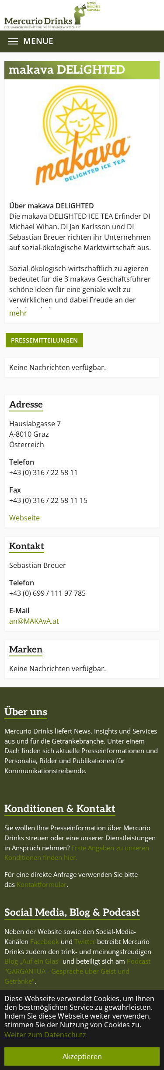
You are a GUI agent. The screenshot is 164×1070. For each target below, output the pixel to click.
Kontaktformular (41, 884)
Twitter (84, 941)
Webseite (24, 518)
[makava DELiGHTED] (82, 137)
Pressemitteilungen (44, 340)
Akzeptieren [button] (82, 1056)
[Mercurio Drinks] (77, 15)
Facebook (44, 941)
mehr (18, 313)
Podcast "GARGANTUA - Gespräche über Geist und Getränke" (77, 971)
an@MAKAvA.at (34, 621)
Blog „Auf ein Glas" (32, 961)
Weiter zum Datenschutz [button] (45, 1034)
